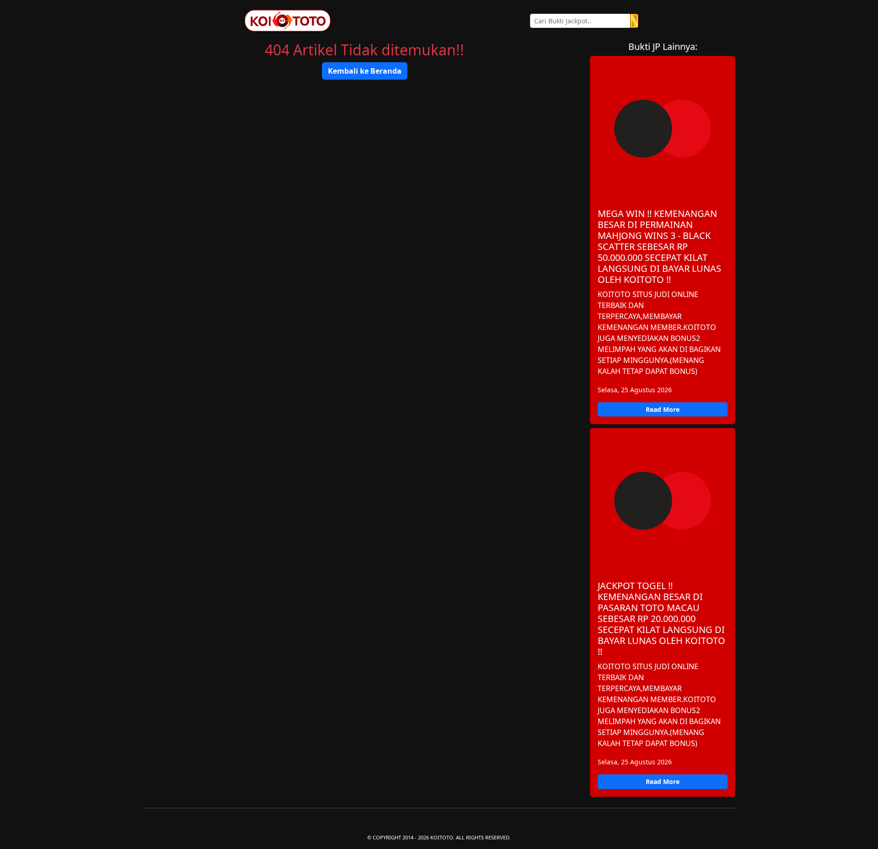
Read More (663, 409)
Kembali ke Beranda (365, 71)
